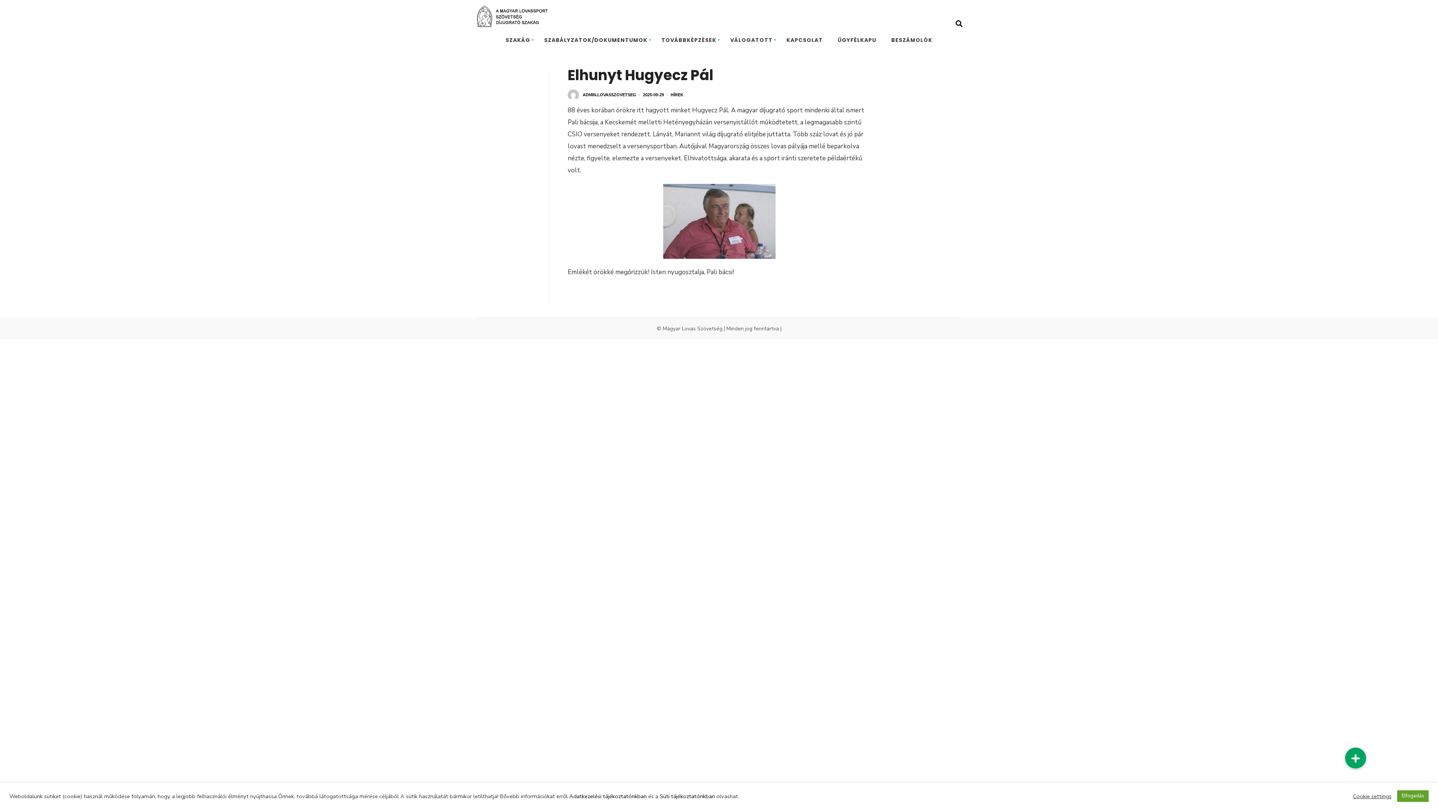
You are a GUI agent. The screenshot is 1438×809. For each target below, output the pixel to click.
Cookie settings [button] (1372, 796)
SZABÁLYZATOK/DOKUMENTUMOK (595, 40)
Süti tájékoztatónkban (687, 796)
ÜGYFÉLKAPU (857, 40)
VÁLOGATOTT (751, 40)
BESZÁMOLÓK (911, 40)
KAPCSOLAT (804, 40)
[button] (1355, 758)
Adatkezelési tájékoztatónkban (608, 796)
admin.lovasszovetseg (609, 95)
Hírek (677, 95)
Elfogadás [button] (1413, 796)
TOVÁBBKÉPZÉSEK (688, 40)
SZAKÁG (518, 40)
